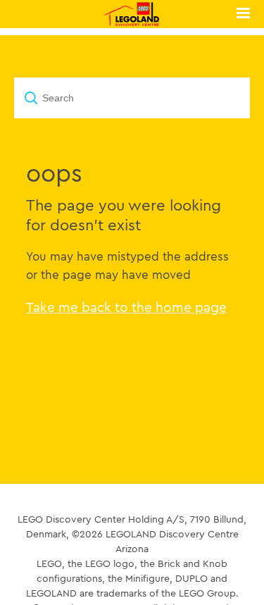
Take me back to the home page (126, 307)
